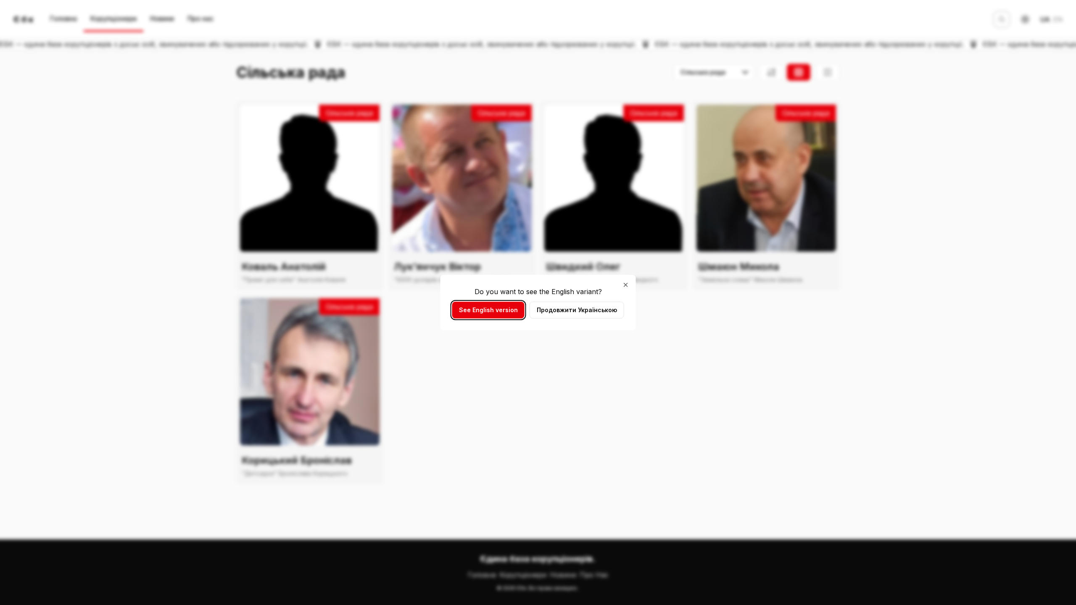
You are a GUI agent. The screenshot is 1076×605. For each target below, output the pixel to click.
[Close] (625, 284)
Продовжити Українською (577, 309)
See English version (488, 309)
